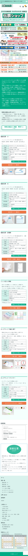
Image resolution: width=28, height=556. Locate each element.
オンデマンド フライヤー (7, 490)
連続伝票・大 (5, 484)
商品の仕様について (6, 510)
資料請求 (3, 497)
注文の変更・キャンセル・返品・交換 (10, 514)
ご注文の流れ (5, 506)
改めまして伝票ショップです (9, 432)
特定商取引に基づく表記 (7, 524)
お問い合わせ (4, 494)
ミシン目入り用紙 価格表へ (14, 308)
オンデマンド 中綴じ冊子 (7, 492)
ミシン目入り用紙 (6, 488)
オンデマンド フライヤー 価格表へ (14, 403)
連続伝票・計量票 (6, 486)
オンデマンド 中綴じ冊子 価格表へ (14, 356)
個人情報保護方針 (6, 526)
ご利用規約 (4, 528)
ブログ (2, 500)
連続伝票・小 (5, 482)
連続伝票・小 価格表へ (14, 164)
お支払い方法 (5, 508)
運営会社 (3, 522)
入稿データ (4, 512)
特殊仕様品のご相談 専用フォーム (14, 127)
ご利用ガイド (4, 504)
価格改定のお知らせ (7, 428)
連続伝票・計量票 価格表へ (14, 259)
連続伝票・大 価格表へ (14, 212)
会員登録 (4, 518)
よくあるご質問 (5, 520)
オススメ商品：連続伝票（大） (10, 437)
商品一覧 (3, 480)
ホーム (2, 477)
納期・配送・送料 (6, 516)
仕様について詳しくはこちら (18, 161)
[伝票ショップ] (6, 6)
